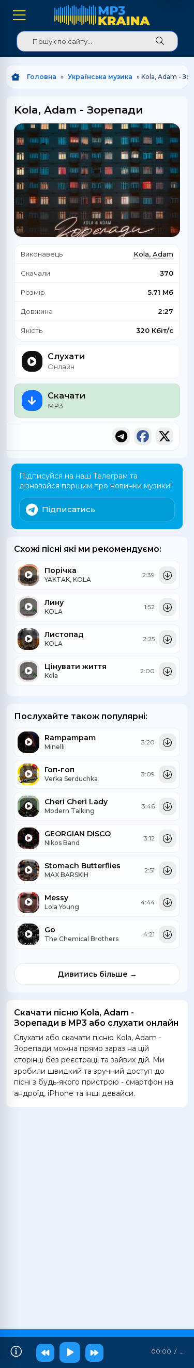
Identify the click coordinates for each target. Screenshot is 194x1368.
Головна (41, 77)
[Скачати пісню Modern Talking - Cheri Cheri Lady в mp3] (167, 806)
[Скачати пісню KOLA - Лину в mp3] (167, 607)
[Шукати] (159, 41)
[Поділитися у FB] (143, 436)
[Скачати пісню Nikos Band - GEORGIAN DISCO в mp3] (167, 838)
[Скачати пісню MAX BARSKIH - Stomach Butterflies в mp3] (167, 870)
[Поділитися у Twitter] (164, 436)
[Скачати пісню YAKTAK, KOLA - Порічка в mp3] (167, 575)
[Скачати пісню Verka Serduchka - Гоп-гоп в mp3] (167, 774)
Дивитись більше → (97, 974)
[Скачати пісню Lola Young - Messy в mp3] (167, 902)
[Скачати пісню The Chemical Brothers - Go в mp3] (167, 934)
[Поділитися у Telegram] (121, 436)
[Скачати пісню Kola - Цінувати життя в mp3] (167, 671)
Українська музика (100, 77)
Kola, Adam (153, 254)
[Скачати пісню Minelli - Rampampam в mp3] (167, 742)
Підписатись (68, 509)
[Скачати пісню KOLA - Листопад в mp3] (167, 639)
